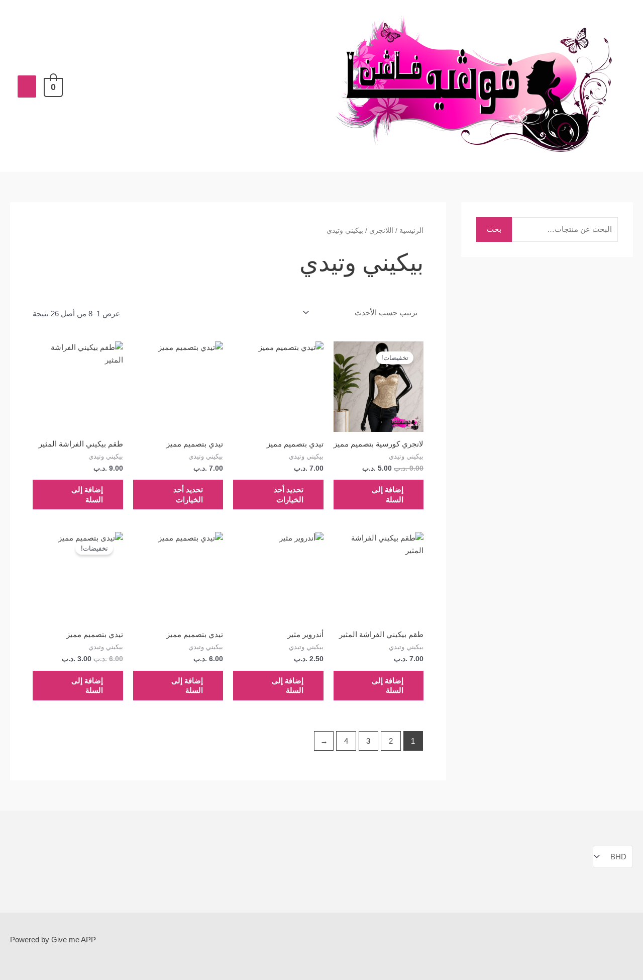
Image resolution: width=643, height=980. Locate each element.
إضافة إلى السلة (387, 494)
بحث (494, 229)
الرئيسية (411, 230)
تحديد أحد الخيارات (288, 494)
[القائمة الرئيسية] (27, 86)
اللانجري (381, 230)
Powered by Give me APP (53, 939)
